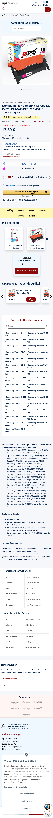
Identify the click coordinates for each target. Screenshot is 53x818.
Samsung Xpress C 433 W (15, 392)
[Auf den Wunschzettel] (45, 41)
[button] (26, 193)
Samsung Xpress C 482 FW (37, 398)
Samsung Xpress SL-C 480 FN (15, 360)
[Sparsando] (10, 3)
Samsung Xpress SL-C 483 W (15, 430)
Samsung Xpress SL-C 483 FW (37, 424)
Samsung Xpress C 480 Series (15, 398)
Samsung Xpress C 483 (36, 411)
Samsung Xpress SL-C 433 (37, 353)
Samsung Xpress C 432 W (15, 385)
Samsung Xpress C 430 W (37, 334)
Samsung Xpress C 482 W (37, 404)
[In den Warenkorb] (31, 299)
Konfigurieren (27, 801)
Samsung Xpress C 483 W (15, 417)
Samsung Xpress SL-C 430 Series (37, 417)
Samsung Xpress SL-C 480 (15, 366)
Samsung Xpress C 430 (13, 334)
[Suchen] (48, 9)
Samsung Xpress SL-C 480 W (37, 366)
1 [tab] (21, 89)
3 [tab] (26, 89)
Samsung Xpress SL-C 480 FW (37, 360)
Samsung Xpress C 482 (13, 404)
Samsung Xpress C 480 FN (15, 340)
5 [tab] (31, 89)
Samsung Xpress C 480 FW (37, 392)
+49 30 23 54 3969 (12, 749)
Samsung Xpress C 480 (36, 340)
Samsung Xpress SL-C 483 (37, 372)
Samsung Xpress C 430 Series (15, 379)
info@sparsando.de (17, 747)
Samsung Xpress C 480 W (15, 347)
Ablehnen (27, 808)
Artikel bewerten (10, 679)
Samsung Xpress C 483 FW (15, 411)
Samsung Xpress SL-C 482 (15, 372)
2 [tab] (24, 89)
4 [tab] (29, 89)
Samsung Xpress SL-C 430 (37, 347)
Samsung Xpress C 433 (36, 385)
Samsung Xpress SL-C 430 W (15, 424)
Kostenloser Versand (11, 157)
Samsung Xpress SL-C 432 (15, 353)
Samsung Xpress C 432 (36, 379)
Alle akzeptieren (27, 793)
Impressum (9, 787)
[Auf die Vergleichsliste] (39, 41)
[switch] (47, 814)
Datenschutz (21, 787)
